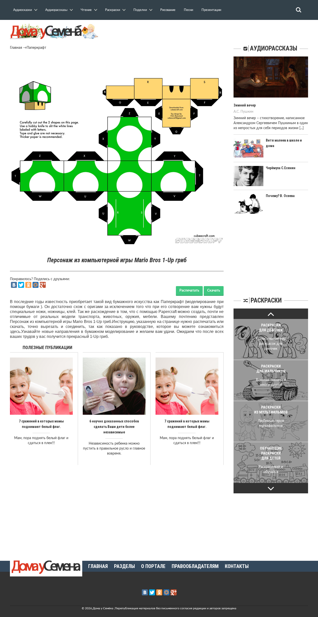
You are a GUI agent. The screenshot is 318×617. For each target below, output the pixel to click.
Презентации (211, 9)
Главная (16, 48)
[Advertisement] (117, 64)
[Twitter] (21, 285)
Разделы (124, 566)
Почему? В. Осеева (280, 196)
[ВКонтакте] (14, 285)
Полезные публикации (47, 347)
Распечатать (189, 290)
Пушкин (246, 111)
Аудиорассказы (56, 9)
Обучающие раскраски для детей (271, 453)
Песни (188, 9)
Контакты (237, 566)
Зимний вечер (245, 105)
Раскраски (112, 9)
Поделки (140, 9)
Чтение (86, 9)
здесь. (15, 331)
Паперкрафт (36, 48)
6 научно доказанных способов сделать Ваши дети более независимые (114, 426)
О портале (153, 566)
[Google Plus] (43, 285)
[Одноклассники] (28, 285)
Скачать (213, 290)
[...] (301, 128)
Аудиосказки (22, 9)
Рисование (167, 9)
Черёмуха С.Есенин (280, 168)
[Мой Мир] (36, 285)
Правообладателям (195, 566)
